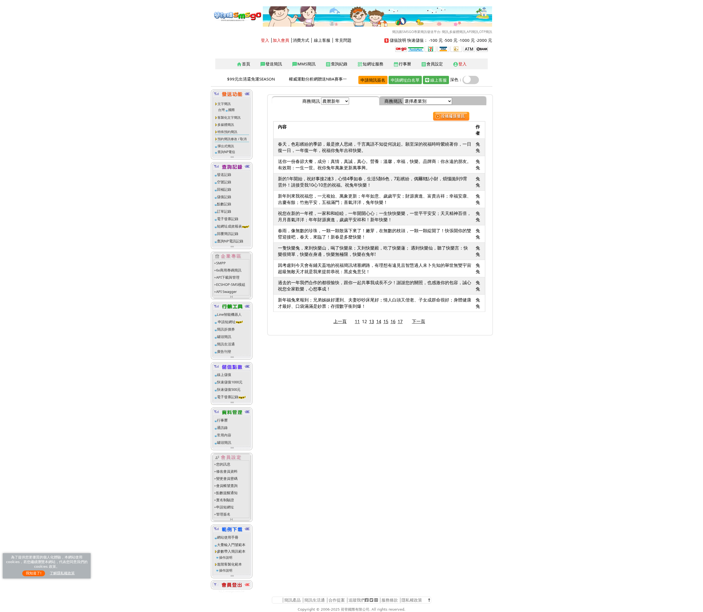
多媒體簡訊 (225, 124)
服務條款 (389, 600)
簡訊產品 (292, 600)
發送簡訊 (271, 64)
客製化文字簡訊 (229, 117)
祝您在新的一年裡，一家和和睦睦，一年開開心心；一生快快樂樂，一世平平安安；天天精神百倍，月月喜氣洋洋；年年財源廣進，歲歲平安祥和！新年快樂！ (374, 216)
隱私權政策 (411, 600)
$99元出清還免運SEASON (251, 79)
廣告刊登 (224, 351)
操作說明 (225, 557)
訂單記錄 (224, 211)
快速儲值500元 (229, 389)
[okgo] (401, 48)
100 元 (436, 40)
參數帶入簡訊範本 (231, 551)
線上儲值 (224, 374)
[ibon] (430, 48)
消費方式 (301, 40)
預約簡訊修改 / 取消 (232, 139)
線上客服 (322, 40)
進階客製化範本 (229, 564)
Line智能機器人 (229, 314)
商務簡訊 (311, 101)
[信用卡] (443, 48)
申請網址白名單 (405, 80)
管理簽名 (223, 514)
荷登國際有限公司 (355, 609)
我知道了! (33, 573)
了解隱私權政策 (62, 573)
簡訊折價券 (226, 329)
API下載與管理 (227, 277)
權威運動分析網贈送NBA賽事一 (318, 79)
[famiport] (415, 48)
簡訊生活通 (226, 344)
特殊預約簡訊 (227, 131)
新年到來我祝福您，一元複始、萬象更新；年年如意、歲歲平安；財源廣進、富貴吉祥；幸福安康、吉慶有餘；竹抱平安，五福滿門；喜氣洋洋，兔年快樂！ (374, 199)
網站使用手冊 (227, 537)
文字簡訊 (224, 103)
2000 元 (484, 40)
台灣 (221, 109)
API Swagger (226, 291)
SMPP (221, 263)
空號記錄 (224, 181)
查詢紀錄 (336, 64)
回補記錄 (224, 189)
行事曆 (402, 64)
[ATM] (456, 48)
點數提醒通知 (227, 492)
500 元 (451, 40)
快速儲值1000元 (229, 382)
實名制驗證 (225, 499)
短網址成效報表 (229, 226)
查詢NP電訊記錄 (230, 241)
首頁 (243, 64)
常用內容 (224, 435)
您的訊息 (223, 464)
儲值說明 (398, 40)
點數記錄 (224, 203)
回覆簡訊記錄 (227, 233)
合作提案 (336, 600)
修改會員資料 (227, 471)
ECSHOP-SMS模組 (230, 284)
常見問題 (343, 40)
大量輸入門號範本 (231, 544)
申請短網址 (226, 321)
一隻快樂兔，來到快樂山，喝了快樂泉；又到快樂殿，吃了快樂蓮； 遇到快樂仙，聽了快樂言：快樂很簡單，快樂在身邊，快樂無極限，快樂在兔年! (373, 251)
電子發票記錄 (227, 218)
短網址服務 (370, 64)
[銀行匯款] (482, 48)
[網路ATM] (469, 48)
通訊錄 (222, 427)
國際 (231, 109)
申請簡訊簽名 (373, 80)
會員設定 (432, 64)
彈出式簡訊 (225, 146)
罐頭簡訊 (224, 336)
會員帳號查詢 (227, 485)
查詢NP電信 (226, 151)
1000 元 (467, 40)
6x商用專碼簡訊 (228, 270)
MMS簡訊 (304, 64)
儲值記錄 (224, 196)
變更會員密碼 (227, 478)
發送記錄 (224, 174)
